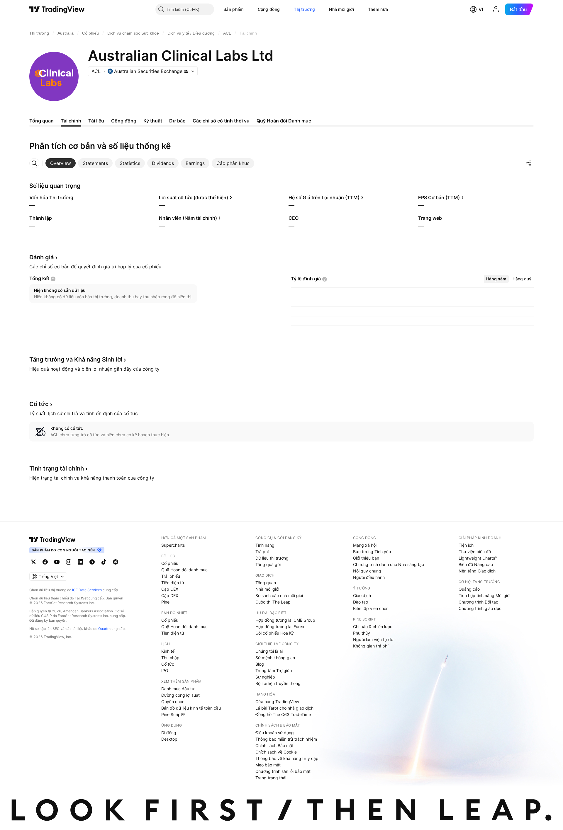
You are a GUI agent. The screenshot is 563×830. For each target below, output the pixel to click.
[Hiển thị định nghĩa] (53, 279)
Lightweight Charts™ (478, 557)
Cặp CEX (169, 589)
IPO (164, 670)
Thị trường (304, 9)
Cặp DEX (169, 595)
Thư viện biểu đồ (475, 551)
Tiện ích (466, 545)
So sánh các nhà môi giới (279, 595)
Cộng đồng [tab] (123, 121)
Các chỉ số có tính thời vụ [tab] (221, 121)
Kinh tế (167, 651)
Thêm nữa (378, 9)
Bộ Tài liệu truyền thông (278, 683)
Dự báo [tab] (177, 121)
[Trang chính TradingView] (57, 9)
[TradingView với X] (33, 562)
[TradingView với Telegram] (92, 562)
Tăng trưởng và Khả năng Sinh (75, 359)
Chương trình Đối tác (478, 601)
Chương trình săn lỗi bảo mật (283, 771)
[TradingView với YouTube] (57, 562)
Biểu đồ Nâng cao (476, 564)
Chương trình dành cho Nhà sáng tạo (388, 564)
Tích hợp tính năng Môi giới (484, 595)
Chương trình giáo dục (480, 608)
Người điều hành (369, 577)
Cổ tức (167, 664)
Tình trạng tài (56, 468)
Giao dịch (362, 595)
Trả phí (262, 551)
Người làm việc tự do (373, 639)
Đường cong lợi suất (180, 695)
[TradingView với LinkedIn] (80, 562)
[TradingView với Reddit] (115, 562)
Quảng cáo (469, 589)
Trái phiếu (170, 576)
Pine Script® (173, 714)
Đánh (41, 257)
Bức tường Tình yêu (372, 551)
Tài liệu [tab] (96, 121)
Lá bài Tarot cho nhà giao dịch (284, 707)
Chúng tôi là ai (269, 651)
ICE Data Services (87, 590)
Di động (168, 732)
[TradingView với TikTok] (104, 562)
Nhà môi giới (341, 9)
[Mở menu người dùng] (496, 9)
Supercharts (173, 545)
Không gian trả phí (370, 645)
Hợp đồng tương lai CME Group (285, 620)
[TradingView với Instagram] (69, 562)
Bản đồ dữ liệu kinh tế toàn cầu (191, 707)
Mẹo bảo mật (268, 764)
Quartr (103, 628)
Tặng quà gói (268, 564)
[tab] (60, 163)
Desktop (169, 739)
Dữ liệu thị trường (272, 557)
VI (481, 9)
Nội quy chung (367, 570)
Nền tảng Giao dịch (477, 570)
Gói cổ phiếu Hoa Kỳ (274, 632)
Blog (259, 664)
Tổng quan (265, 582)
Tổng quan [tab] (41, 121)
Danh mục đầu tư (177, 688)
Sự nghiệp (265, 676)
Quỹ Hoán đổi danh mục (184, 569)
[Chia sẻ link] (529, 163)
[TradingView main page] (52, 540)
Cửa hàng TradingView (277, 701)
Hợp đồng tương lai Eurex (279, 626)
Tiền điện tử (172, 582)
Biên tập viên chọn (371, 608)
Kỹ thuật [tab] (152, 121)
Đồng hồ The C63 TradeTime (283, 714)
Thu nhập (170, 657)
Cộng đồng (269, 9)
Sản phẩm (233, 9)
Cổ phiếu (169, 563)
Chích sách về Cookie (276, 751)
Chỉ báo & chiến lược (372, 626)
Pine (165, 601)
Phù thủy (361, 632)
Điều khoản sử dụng (274, 732)
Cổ (39, 404)
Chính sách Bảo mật (274, 745)
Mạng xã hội (365, 545)
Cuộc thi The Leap (273, 601)
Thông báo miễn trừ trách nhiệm (286, 739)
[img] (186, 71)
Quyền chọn (172, 701)
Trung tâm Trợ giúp (273, 670)
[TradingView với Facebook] (45, 562)
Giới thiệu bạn (366, 557)
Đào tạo (360, 601)
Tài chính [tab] (71, 121)
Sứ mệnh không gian (275, 657)
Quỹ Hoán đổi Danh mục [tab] (284, 121)
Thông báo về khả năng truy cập (286, 758)
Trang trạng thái (270, 777)
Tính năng (264, 545)
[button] (248, 9)
